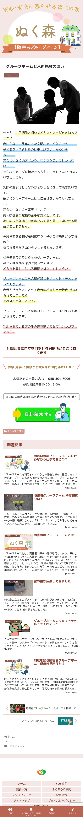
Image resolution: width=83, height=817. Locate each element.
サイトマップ (22, 800)
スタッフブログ (15, 431)
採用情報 (61, 795)
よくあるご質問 (61, 789)
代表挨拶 (61, 783)
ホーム (22, 783)
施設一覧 (21, 789)
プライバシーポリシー (61, 800)
